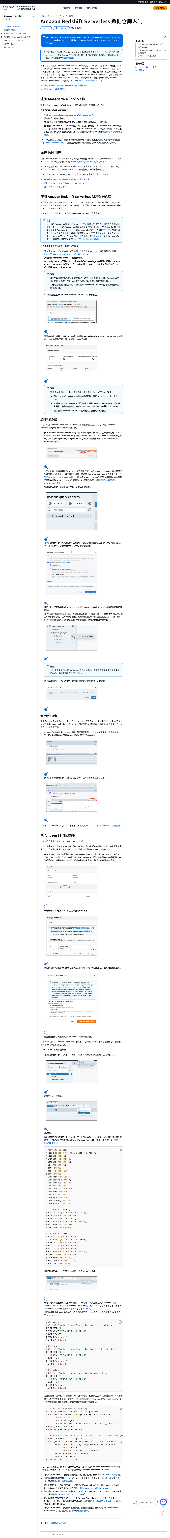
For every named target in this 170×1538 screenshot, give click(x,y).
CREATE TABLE (51, 1143)
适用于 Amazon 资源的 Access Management (64, 183)
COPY (87, 1308)
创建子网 (98, 236)
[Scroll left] (61, 8)
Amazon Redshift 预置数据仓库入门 (85, 80)
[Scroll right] (98, 8)
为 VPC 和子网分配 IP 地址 (86, 239)
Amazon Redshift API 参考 (145, 67)
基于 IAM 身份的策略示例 (55, 186)
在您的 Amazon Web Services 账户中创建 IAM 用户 (67, 179)
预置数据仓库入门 (59, 1523)
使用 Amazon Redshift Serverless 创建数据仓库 (65, 85)
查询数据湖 (83, 1510)
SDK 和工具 (139, 70)
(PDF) (51, 43)
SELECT (113, 1399)
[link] (69, 16)
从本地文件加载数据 (63, 1481)
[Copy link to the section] (38, 99)
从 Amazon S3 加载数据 (54, 89)
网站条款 (60, 1535)
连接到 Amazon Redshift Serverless (92, 1488)
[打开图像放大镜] (46, 332)
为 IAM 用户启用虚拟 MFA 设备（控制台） (89, 161)
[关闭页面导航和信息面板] (165, 37)
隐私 (53, 1535)
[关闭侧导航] (33, 16)
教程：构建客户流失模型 (101, 1501)
